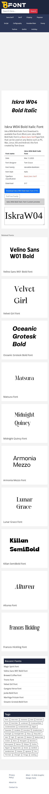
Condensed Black (36, 723)
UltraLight (17, 755)
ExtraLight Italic (19, 734)
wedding (33, 755)
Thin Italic (8, 755)
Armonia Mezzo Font (14, 480)
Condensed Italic (23, 727)
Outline (34, 744)
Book (6, 723)
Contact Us (13, 787)
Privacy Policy (12, 776)
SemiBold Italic (9, 751)
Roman (26, 748)
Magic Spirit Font (11, 666)
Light (12, 737)
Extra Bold (26, 730)
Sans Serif (10, 17)
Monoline (33, 741)
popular (40, 17)
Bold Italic (39, 719)
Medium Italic (39, 737)
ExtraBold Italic (37, 730)
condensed (24, 723)
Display (29, 17)
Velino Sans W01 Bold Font (17, 271)
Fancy (43, 23)
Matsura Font (10, 396)
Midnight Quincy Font (15, 438)
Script (6, 23)
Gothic (24, 29)
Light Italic (20, 737)
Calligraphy (17, 23)
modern (7, 741)
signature (28, 751)
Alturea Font (10, 605)
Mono (15, 741)
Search (33, 11)
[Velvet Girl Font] (24, 294)
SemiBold (34, 748)
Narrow (18, 744)
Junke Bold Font (11, 693)
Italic (6, 737)
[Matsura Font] (24, 377)
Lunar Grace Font (12, 521)
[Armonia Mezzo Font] (24, 461)
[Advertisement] (24, 60)
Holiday (34, 29)
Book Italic (14, 723)
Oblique (26, 744)
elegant (34, 727)
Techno (14, 29)
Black (6, 719)
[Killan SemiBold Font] (24, 544)
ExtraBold (17, 730)
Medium (29, 737)
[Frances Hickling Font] (24, 628)
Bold (31, 719)
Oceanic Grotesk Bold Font (18, 355)
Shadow (19, 751)
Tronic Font (9, 679)
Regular (7, 748)
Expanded (8, 730)
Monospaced (9, 744)
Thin (35, 751)
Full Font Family (12, 196)
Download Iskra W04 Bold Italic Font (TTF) (22, 191)
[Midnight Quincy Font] (24, 419)
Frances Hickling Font (15, 647)
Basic (24, 137)
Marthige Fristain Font (14, 697)
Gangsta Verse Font (12, 688)
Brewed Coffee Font (12, 675)
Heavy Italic (37, 734)
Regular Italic (17, 748)
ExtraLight (8, 734)
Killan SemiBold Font (14, 563)
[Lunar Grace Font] (24, 503)
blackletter (24, 719)
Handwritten (31, 23)
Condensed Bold (10, 727)
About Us (12, 782)
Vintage (25, 755)
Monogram (23, 741)
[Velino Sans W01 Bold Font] (24, 252)
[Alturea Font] (24, 586)
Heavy (29, 734)
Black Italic (14, 719)
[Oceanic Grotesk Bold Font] (24, 336)
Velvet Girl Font (11, 313)
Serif (20, 17)
